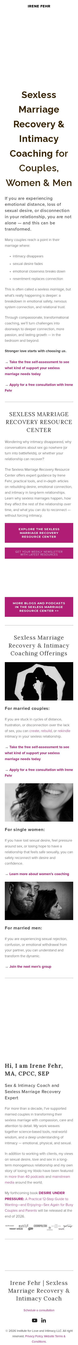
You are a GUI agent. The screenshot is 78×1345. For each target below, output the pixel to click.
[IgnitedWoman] (34, 1320)
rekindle (64, 730)
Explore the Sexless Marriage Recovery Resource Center (39, 533)
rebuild (46, 730)
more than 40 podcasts (26, 1176)
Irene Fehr (39, 6)
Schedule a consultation (39, 1310)
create (34, 730)
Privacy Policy (34, 1336)
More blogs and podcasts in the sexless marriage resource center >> (39, 607)
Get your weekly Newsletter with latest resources (39, 553)
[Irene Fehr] (43, 1320)
